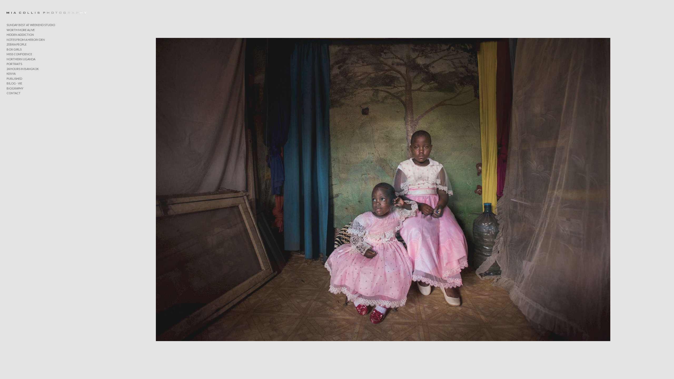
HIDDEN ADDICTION (20, 34)
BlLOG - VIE (14, 83)
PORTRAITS (14, 64)
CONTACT (14, 93)
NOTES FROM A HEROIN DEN (26, 39)
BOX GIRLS (14, 49)
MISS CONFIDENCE (19, 54)
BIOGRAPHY (15, 88)
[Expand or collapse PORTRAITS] (25, 64)
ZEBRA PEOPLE (17, 44)
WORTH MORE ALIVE (21, 30)
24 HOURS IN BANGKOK (23, 69)
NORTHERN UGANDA (21, 59)
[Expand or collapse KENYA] (19, 74)
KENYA (11, 73)
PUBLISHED (14, 78)
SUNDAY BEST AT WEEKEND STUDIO (31, 25)
